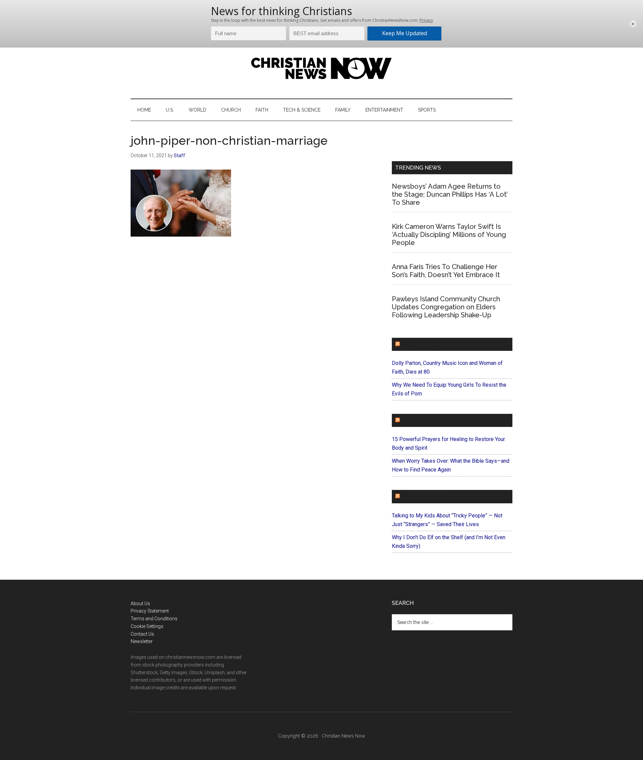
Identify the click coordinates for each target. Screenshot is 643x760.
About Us (140, 603)
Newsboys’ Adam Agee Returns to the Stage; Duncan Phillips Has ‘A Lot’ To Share (450, 194)
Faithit (411, 420)
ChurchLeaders (425, 344)
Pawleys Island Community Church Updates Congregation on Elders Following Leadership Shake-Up (446, 307)
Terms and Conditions (154, 618)
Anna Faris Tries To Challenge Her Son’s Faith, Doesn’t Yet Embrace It (446, 271)
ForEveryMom (422, 496)
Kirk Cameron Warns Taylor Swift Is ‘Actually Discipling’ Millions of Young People (449, 235)
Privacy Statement (150, 611)
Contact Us (142, 634)
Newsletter (142, 641)
